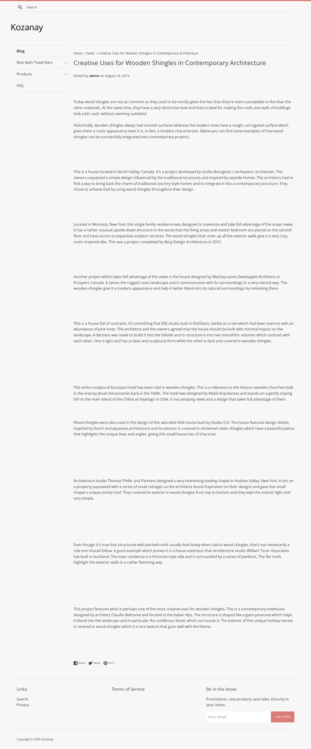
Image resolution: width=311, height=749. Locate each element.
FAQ (20, 85)
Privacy (23, 704)
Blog (21, 51)
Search (22, 699)
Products (42, 74)
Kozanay (47, 739)
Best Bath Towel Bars (42, 62)
